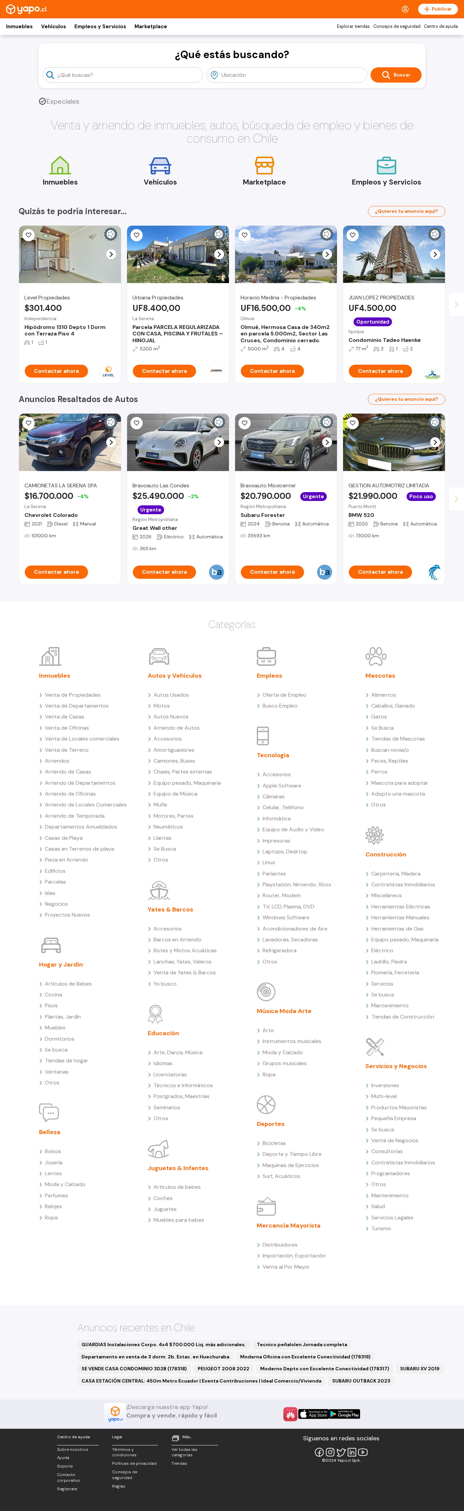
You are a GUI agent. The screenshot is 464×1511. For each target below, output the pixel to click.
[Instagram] (330, 1452)
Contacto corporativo (68, 1477)
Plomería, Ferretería (395, 972)
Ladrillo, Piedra (389, 961)
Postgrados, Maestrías (182, 1096)
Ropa (51, 1217)
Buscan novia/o (390, 749)
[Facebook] (319, 1452)
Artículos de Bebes (68, 983)
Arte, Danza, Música (178, 1052)
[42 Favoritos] (28, 235)
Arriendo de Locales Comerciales (86, 804)
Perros (379, 771)
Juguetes (165, 1209)
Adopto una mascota (398, 793)
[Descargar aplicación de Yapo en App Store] (313, 1414)
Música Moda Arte (284, 1011)
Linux (269, 862)
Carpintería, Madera (396, 873)
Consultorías (387, 1151)
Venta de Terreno (67, 749)
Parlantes (274, 873)
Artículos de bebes (177, 1187)
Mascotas (380, 676)
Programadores (390, 1173)
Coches (163, 1198)
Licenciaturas (170, 1074)
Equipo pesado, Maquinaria (187, 782)
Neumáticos (168, 826)
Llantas (163, 837)
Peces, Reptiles (389, 760)
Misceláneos (386, 895)
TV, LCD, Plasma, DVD (289, 906)
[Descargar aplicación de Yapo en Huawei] (290, 1414)
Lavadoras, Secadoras (290, 939)
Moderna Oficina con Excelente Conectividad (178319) (305, 1357)
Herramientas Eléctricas (400, 906)
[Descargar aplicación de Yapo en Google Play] (344, 1414)
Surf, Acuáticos (281, 1176)
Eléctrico (382, 950)
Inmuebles (19, 26)
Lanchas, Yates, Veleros (183, 961)
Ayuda (63, 1457)
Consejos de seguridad (397, 26)
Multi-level (384, 1096)
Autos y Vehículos (175, 676)
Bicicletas (274, 1143)
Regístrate (67, 1489)
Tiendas (179, 1463)
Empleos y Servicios (100, 26)
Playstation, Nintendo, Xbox (297, 884)
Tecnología (273, 755)
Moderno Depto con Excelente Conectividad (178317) (324, 1369)
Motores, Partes (174, 815)
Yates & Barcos (170, 909)
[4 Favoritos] (352, 235)
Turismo (381, 1228)
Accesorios (168, 738)
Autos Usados (171, 694)
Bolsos (53, 1151)
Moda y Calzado (65, 1184)
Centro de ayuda (441, 26)
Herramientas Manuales (400, 917)
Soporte (65, 1466)
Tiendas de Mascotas (398, 738)
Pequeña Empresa (393, 1118)
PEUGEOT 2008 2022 (223, 1369)
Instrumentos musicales (292, 1041)
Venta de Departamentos (77, 705)
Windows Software (286, 917)
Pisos (51, 1005)
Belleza (49, 1132)
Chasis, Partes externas (183, 771)
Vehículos (53, 26)
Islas (50, 893)
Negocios (56, 903)
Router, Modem (282, 895)
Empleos (269, 676)
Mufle (160, 804)
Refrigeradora (280, 950)
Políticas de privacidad (134, 1463)
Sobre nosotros (72, 1449)
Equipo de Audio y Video (293, 829)
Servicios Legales (392, 1217)
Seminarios (167, 1107)
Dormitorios (59, 1038)
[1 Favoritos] (136, 423)
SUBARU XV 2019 (420, 1369)
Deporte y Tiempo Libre (292, 1154)
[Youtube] (362, 1452)
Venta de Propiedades (73, 694)
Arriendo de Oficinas (70, 793)
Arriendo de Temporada (75, 815)
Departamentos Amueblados (81, 826)
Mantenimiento (390, 1005)
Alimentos (383, 694)
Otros (52, 1082)
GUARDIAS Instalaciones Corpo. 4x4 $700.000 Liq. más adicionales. (164, 1344)
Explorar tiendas (353, 26)
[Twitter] (341, 1452)
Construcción (385, 854)
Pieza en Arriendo (66, 859)
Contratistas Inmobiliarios (403, 884)
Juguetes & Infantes (178, 1168)
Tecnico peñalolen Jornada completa (302, 1344)
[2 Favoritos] (28, 423)
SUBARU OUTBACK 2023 (361, 1381)
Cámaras (274, 796)
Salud (378, 1206)
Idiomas (163, 1063)
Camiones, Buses (174, 760)
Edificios (55, 870)
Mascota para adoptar (399, 782)
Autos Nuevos (171, 716)
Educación (163, 1033)
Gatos (379, 716)
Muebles (55, 1027)
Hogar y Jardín (61, 964)
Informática (277, 818)
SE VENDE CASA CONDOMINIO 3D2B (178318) (134, 1369)
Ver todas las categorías (184, 1452)
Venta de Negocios (394, 1140)
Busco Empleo (280, 705)
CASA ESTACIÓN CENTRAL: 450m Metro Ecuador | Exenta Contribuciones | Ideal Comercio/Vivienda (201, 1381)
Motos (162, 705)
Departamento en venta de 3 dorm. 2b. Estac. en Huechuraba (155, 1357)
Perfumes (56, 1195)
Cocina (53, 994)
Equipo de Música (175, 793)
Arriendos (57, 760)
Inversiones (385, 1085)
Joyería (54, 1162)
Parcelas (55, 881)
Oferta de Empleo (284, 694)
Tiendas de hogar (66, 1060)
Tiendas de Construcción (402, 1016)
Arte (268, 1030)
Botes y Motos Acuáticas (185, 950)
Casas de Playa (64, 837)
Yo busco (165, 983)
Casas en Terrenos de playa (79, 848)
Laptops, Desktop (285, 851)
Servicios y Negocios (396, 1066)
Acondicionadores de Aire (295, 928)
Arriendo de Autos (177, 727)
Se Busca (165, 848)
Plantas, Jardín (63, 1016)
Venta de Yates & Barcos (185, 972)
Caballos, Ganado (393, 705)
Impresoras (276, 840)
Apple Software (282, 785)
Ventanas (57, 1071)
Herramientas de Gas (397, 928)
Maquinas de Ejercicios (291, 1165)
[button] (111, 254)
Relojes (53, 1206)
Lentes (53, 1173)
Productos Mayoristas (399, 1107)
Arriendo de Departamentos (80, 782)
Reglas (118, 1486)
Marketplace (151, 26)
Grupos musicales (285, 1063)
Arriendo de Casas (68, 771)
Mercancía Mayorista (289, 1225)
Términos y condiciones (124, 1452)
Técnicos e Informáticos (183, 1085)
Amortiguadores (174, 749)
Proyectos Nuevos (67, 914)
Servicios (382, 983)
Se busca (56, 1049)
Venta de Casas (64, 716)
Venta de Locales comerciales (82, 738)
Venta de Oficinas (67, 727)
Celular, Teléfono (283, 807)
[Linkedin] (351, 1452)
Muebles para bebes (179, 1219)
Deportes (271, 1124)
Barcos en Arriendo (177, 939)
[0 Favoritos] (136, 235)
